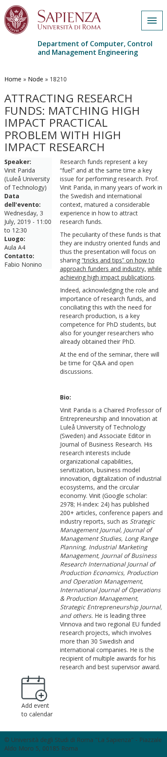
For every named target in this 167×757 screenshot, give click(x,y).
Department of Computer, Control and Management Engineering (95, 48)
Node (35, 79)
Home (12, 79)
